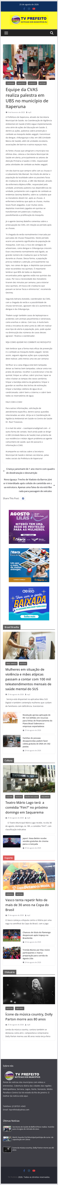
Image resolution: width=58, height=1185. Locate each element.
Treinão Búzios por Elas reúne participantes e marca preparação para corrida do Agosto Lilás (36, 954)
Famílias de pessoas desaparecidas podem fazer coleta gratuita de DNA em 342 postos (36, 742)
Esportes (9, 894)
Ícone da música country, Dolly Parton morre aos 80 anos (28, 1016)
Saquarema (45, 797)
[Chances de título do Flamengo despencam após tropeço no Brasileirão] (12, 937)
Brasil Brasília (11, 664)
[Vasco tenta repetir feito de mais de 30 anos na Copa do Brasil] (29, 876)
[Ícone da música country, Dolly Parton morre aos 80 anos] (29, 990)
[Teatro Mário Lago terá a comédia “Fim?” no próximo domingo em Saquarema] (29, 778)
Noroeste (32, 83)
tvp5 (29, 112)
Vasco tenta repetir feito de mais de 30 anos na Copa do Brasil (27, 905)
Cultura (9, 797)
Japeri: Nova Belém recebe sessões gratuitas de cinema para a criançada (35, 841)
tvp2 (28, 694)
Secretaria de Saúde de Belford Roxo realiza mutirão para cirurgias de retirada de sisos (33, 1128)
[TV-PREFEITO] (22, 1072)
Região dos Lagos (31, 797)
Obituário (19, 1008)
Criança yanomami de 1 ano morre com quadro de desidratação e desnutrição (30, 470)
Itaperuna (10, 83)
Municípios (21, 83)
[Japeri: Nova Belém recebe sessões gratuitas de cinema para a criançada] (12, 843)
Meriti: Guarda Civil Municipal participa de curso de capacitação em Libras (32, 1138)
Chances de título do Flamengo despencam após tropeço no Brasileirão (37, 935)
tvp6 (28, 818)
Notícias (43, 83)
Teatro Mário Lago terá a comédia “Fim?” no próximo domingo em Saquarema (26, 807)
